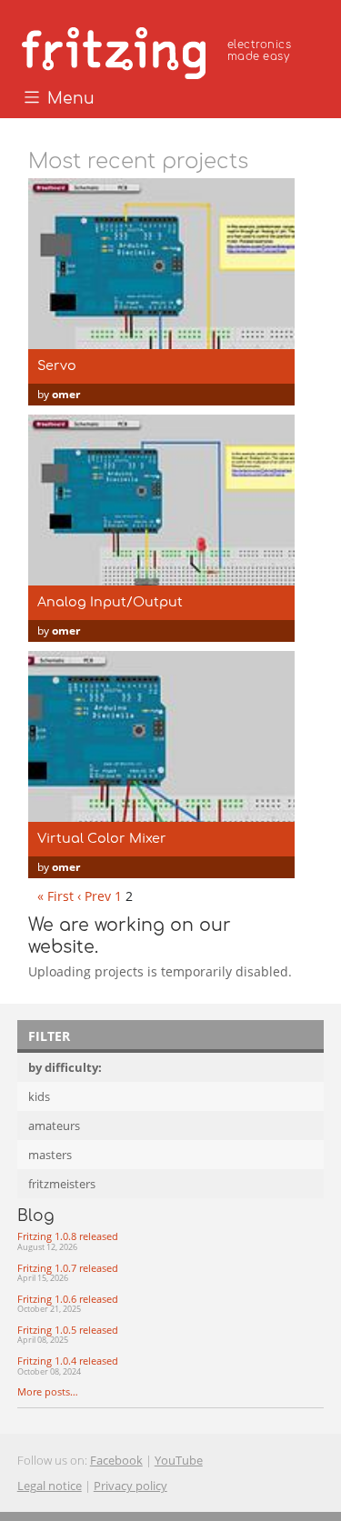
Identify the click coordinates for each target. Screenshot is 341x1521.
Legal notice (49, 1485)
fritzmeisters (61, 1184)
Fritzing (159, 50)
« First (55, 896)
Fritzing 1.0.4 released (67, 1365)
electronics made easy (259, 50)
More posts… (47, 1391)
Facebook (116, 1460)
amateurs (54, 1125)
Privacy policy (130, 1485)
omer (66, 394)
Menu (69, 99)
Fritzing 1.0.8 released (67, 1241)
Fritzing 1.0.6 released (67, 1304)
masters (50, 1154)
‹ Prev (94, 896)
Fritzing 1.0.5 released (67, 1335)
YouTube (179, 1460)
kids (39, 1096)
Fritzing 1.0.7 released (67, 1273)
